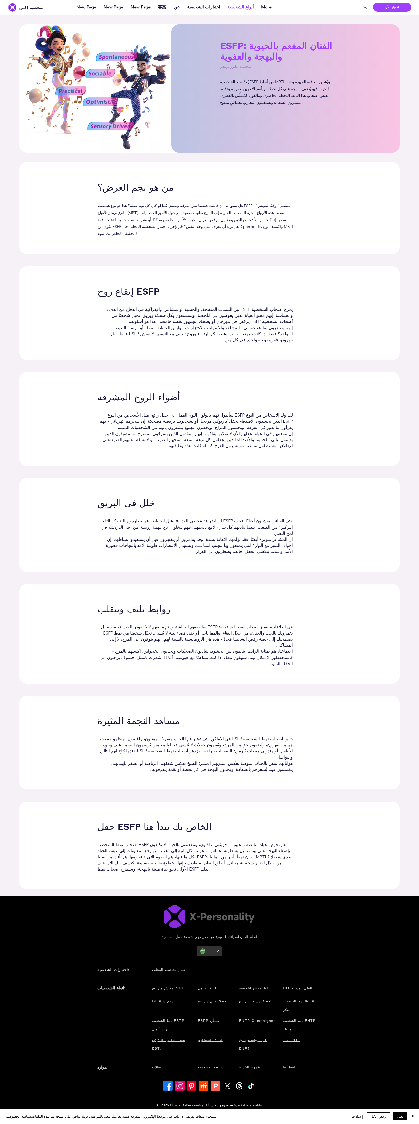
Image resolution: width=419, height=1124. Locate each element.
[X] (227, 1086)
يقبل (400, 1116)
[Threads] (239, 1086)
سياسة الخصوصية (18, 1116)
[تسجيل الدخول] (364, 7)
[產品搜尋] (215, 1086)
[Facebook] (168, 1086)
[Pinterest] (191, 1086)
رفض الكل (378, 1116)
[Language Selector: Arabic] (209, 951)
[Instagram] (180, 1086)
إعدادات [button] (357, 1116)
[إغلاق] (413, 1116)
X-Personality (251, 1105)
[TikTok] (251, 1086)
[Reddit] (203, 1086)
